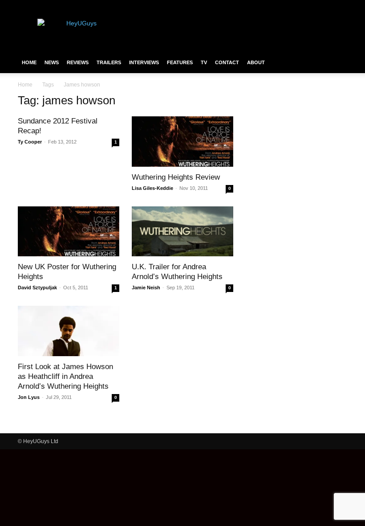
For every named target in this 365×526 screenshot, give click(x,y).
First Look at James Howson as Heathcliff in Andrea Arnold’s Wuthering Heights (65, 376)
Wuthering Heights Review (176, 177)
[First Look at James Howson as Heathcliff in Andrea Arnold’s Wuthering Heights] (68, 331)
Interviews (144, 62)
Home (29, 62)
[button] (336, 62)
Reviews (78, 62)
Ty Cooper (30, 141)
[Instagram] (311, 6)
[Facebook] (296, 6)
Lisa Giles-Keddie (152, 188)
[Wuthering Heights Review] (182, 141)
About (256, 62)
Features (180, 62)
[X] (326, 6)
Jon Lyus (29, 397)
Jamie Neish (146, 287)
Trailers (109, 62)
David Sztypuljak (37, 287)
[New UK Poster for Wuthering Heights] (68, 231)
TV (204, 62)
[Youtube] (340, 6)
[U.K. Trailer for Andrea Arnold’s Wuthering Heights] (182, 231)
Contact (227, 62)
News (52, 62)
